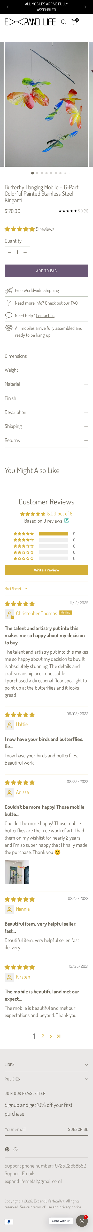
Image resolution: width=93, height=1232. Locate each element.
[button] (20, 228)
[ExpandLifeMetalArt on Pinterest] (8, 1150)
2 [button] (43, 1036)
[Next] (85, 7)
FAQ (74, 303)
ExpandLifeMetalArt (49, 1200)
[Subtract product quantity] (9, 252)
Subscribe (78, 1129)
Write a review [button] (46, 569)
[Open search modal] (63, 22)
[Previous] (7, 7)
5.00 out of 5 (60, 513)
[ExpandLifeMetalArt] (31, 22)
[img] (20, 603)
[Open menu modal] (85, 22)
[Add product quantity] (25, 252)
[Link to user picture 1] (17, 872)
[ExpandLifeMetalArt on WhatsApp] (16, 1150)
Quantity (13, 240)
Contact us (45, 315)
